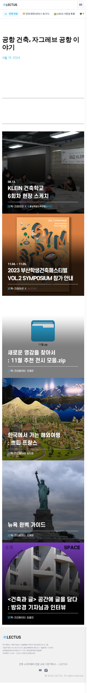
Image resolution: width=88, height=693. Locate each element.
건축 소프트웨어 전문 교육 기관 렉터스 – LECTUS (43, 664)
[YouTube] (40, 670)
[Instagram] (46, 670)
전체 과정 (13, 14)
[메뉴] (80, 4)
